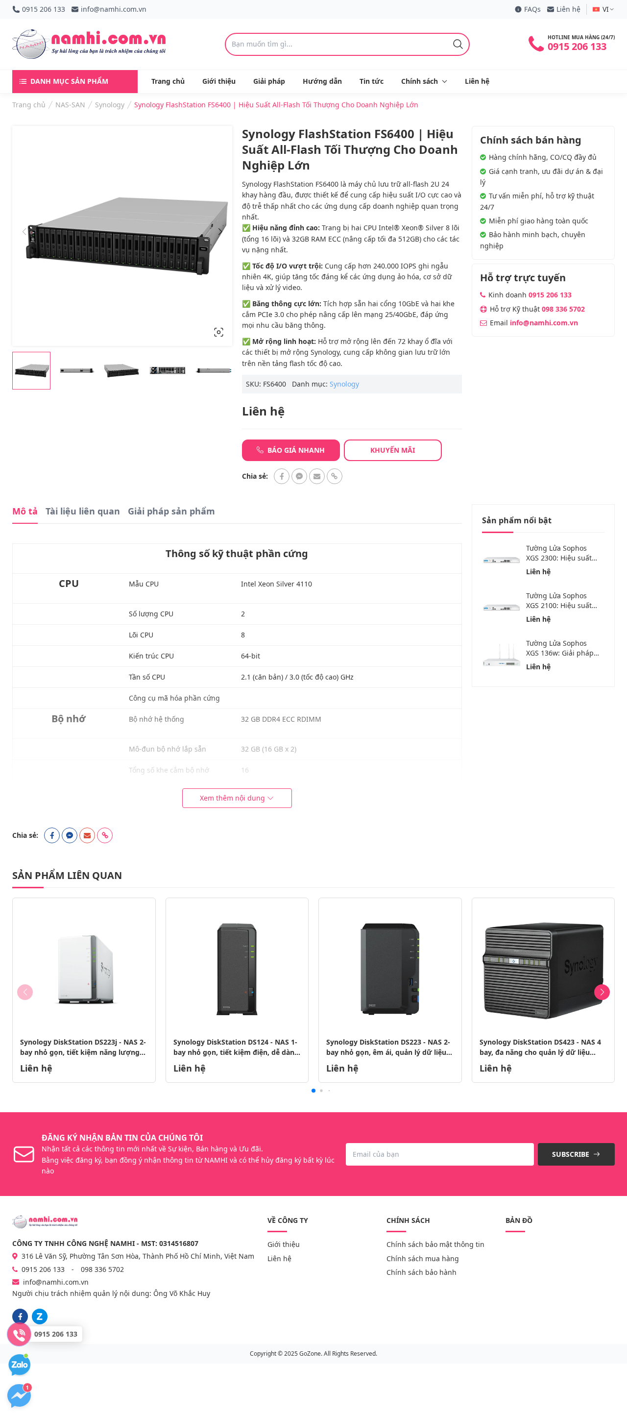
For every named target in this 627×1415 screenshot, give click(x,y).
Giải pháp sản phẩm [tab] (171, 511)
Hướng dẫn (322, 81)
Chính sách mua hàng (422, 1258)
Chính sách (419, 81)
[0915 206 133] (19, 1334)
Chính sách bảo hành (421, 1272)
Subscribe (571, 1154)
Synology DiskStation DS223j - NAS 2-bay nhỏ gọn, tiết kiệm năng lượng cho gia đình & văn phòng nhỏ (83, 1052)
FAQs (532, 9)
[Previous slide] (24, 232)
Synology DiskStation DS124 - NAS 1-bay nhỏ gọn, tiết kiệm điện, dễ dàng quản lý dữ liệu (236, 1052)
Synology (344, 384)
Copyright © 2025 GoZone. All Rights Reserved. (313, 1353)
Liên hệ (568, 9)
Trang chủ (168, 81)
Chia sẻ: (255, 476)
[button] (313, 1091)
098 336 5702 (563, 309)
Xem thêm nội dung (232, 798)
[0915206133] (40, 1316)
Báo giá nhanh (295, 450)
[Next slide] (220, 232)
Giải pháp (269, 81)
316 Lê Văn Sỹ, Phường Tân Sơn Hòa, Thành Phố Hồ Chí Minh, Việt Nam (137, 1256)
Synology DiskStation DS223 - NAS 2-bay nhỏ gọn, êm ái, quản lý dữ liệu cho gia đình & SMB (388, 1052)
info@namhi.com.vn (113, 9)
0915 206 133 (43, 9)
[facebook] (20, 1316)
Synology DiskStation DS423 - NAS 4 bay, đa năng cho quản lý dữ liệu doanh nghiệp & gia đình (540, 1052)
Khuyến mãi (392, 450)
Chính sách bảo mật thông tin (435, 1244)
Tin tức (372, 81)
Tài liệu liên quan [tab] (83, 511)
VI (606, 9)
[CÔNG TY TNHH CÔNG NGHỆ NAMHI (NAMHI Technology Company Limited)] (89, 44)
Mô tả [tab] (25, 511)
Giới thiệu (219, 81)
